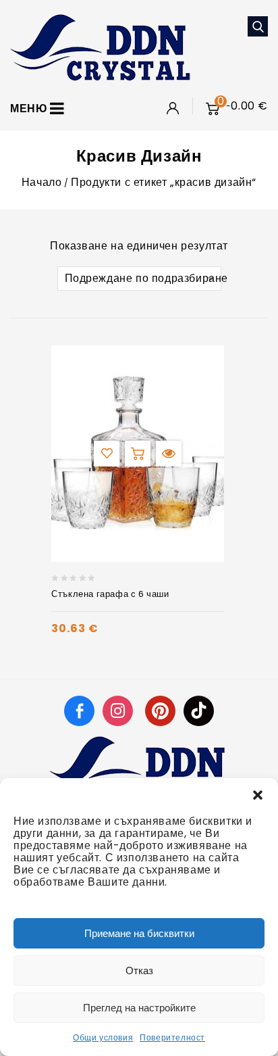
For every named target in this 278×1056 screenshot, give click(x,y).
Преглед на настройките (139, 1008)
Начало (42, 182)
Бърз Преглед (169, 453)
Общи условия (103, 1037)
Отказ (139, 970)
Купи (137, 453)
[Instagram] (119, 710)
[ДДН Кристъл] (100, 46)
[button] (258, 795)
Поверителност (172, 1037)
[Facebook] (79, 710)
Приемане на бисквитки (139, 933)
